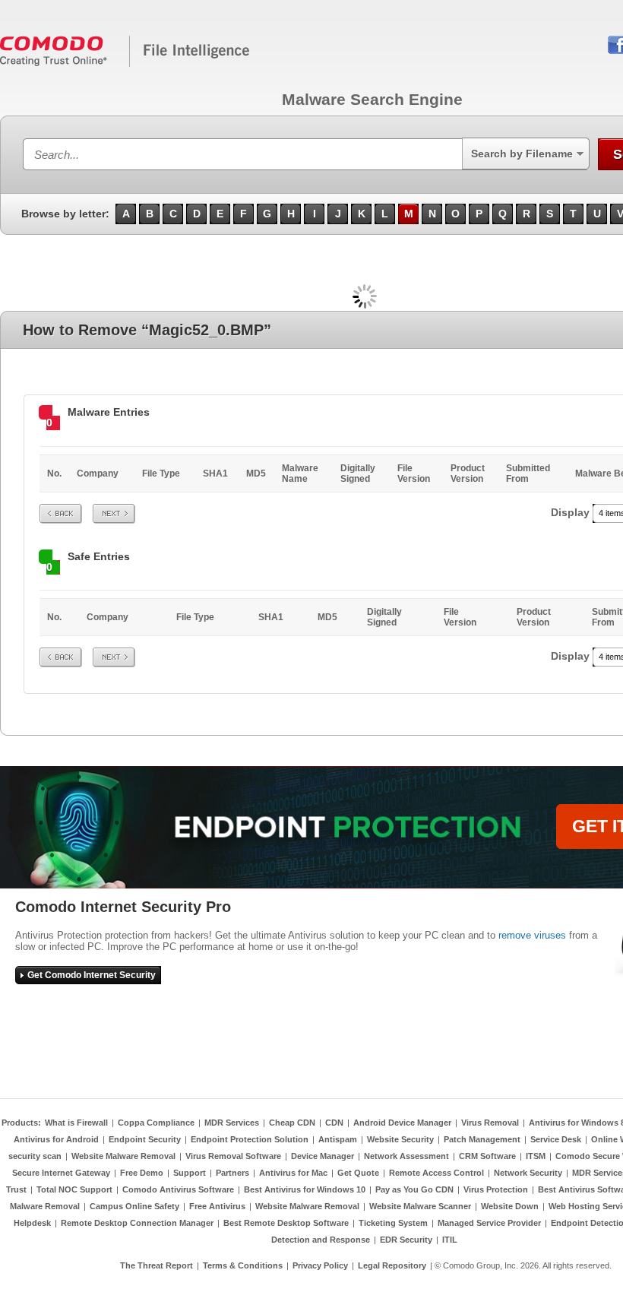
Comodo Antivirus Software (178, 1189)
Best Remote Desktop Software (286, 1222)
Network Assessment (406, 1156)
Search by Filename (522, 153)
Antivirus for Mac (293, 1172)
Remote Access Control (436, 1172)
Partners (232, 1172)
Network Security (528, 1172)
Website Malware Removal (123, 1156)
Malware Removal (45, 1206)
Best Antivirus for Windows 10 (304, 1189)
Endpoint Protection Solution (249, 1139)
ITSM (536, 1156)
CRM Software (487, 1156)
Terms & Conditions (243, 1265)
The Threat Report (156, 1265)
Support (189, 1172)
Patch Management (482, 1139)
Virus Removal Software (233, 1156)
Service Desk (555, 1139)
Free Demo (141, 1172)
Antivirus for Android (56, 1139)
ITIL (449, 1239)
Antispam (337, 1139)
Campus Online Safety (134, 1206)
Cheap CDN (292, 1122)
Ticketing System (393, 1222)
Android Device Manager (402, 1122)
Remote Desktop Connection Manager (137, 1222)
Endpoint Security (145, 1139)
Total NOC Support (74, 1189)
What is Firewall (76, 1122)
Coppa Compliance (156, 1122)
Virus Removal (490, 1122)
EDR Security (406, 1239)
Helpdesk (32, 1222)
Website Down (510, 1206)
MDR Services (231, 1122)
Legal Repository (392, 1265)
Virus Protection (495, 1189)
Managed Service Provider (489, 1222)
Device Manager (322, 1156)
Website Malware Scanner (420, 1206)
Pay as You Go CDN (414, 1189)
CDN (334, 1122)
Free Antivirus (217, 1206)
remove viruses (532, 935)
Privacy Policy (320, 1265)
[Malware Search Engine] (125, 64)
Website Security (400, 1139)
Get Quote (358, 1172)
